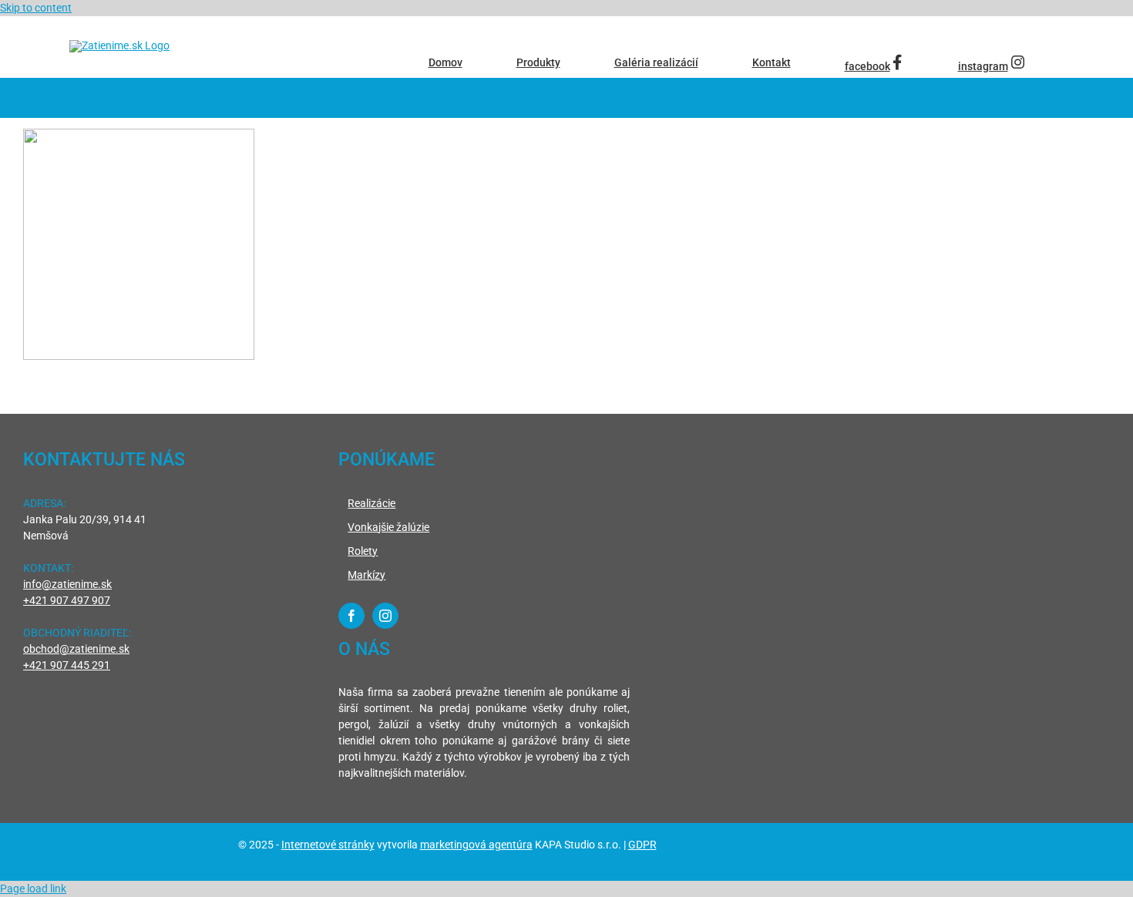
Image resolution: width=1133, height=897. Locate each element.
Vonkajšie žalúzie (388, 527)
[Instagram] (385, 616)
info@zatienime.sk (67, 584)
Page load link (33, 888)
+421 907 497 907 (66, 600)
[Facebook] (351, 616)
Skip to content (36, 8)
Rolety (363, 551)
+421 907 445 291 (66, 665)
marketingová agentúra (476, 844)
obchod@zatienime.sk (76, 649)
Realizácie (371, 503)
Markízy (366, 575)
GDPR (642, 844)
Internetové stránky (328, 844)
